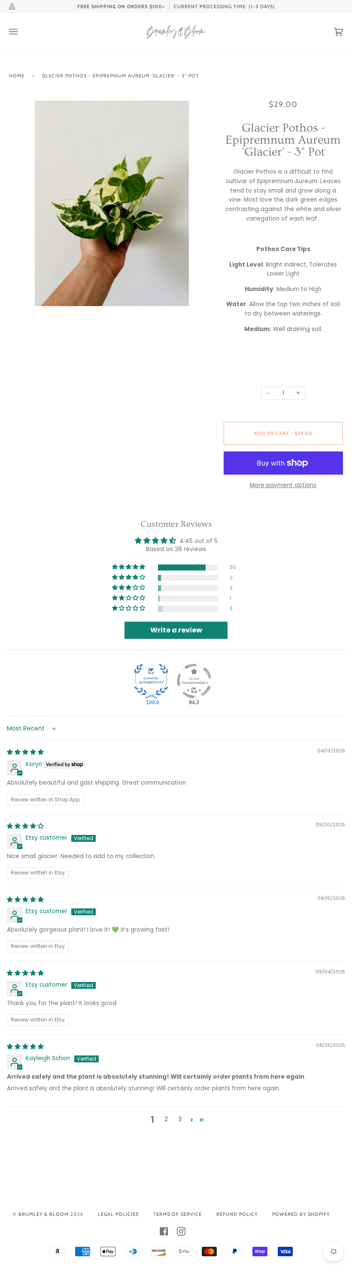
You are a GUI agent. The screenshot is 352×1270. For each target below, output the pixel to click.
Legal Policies (118, 1214)
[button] (129, 567)
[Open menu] (22, 32)
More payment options (283, 485)
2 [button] (166, 1119)
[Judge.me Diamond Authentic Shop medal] (151, 681)
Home (16, 76)
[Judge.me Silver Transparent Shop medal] (194, 681)
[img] (25, 752)
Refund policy (237, 1214)
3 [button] (180, 1119)
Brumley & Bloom (43, 1214)
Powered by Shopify (301, 1214)
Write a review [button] (176, 630)
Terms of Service (177, 1214)
